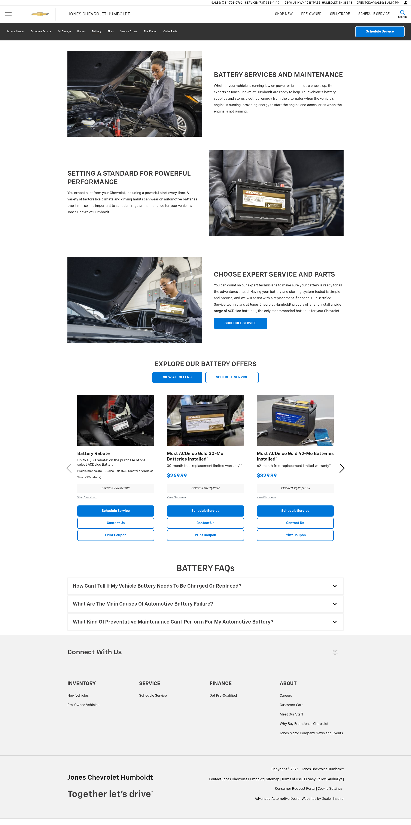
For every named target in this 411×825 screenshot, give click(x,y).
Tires (111, 31)
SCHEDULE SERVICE (374, 14)
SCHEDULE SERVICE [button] (241, 323)
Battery (96, 31)
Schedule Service (41, 31)
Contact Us (116, 523)
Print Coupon (116, 535)
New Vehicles (78, 696)
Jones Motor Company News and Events (311, 733)
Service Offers (128, 31)
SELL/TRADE (340, 14)
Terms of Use (291, 779)
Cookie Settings (330, 789)
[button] (402, 14)
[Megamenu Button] (8, 14)
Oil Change (64, 31)
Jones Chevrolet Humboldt (323, 769)
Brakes (81, 31)
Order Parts (170, 31)
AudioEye (335, 779)
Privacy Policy (315, 779)
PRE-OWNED (311, 14)
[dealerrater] (335, 652)
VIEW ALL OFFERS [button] (177, 377)
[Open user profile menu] (405, 2)
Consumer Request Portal (295, 789)
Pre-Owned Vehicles (83, 705)
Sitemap (272, 779)
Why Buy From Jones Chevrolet (304, 724)
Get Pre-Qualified (223, 696)
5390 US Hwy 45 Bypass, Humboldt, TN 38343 (318, 2)
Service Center (15, 31)
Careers (286, 696)
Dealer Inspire (333, 799)
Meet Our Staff (291, 714)
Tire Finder (150, 31)
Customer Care (291, 705)
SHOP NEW (284, 14)
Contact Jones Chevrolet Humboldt (236, 779)
